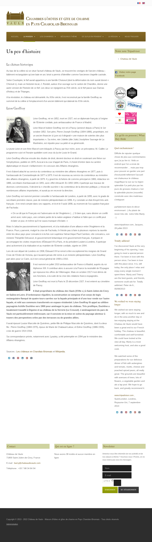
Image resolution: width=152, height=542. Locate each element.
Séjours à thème (69, 37)
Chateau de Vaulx (128, 59)
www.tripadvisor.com (124, 395)
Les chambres (47, 37)
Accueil (15, 37)
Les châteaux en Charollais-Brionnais (34, 351)
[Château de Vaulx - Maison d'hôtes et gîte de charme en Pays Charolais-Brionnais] (48, 18)
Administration (12, 524)
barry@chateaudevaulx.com (27, 463)
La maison (28, 37)
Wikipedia (60, 351)
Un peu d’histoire (23, 52)
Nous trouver (132, 37)
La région (113, 37)
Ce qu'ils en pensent (92, 37)
